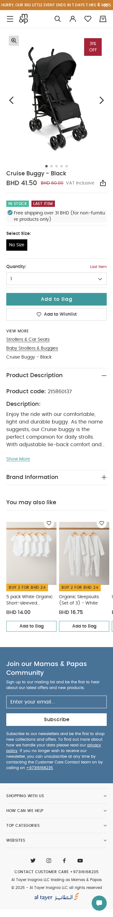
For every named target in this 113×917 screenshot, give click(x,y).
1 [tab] (46, 166)
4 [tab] (61, 166)
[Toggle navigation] (10, 19)
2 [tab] (51, 166)
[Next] (102, 100)
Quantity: (16, 267)
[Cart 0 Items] (103, 18)
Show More (18, 459)
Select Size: (18, 233)
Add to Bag (31, 626)
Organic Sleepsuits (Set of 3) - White (79, 600)
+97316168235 (39, 768)
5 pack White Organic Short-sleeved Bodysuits (29, 600)
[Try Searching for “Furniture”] (58, 19)
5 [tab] (66, 166)
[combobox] (56, 278)
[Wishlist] (49, 523)
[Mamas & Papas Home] (23, 19)
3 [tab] (56, 166)
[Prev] (11, 100)
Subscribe (56, 719)
